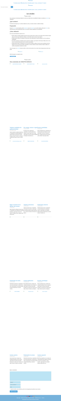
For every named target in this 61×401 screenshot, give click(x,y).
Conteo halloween (28, 280)
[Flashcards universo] (44, 202)
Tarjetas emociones (29, 204)
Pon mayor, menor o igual (30, 127)
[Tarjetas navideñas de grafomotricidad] (17, 125)
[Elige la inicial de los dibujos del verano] (17, 202)
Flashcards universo (42, 204)
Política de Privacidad (24, 397)
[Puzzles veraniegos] (44, 278)
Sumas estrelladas (42, 127)
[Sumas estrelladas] (44, 125)
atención (47, 18)
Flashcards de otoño (15, 280)
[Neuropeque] (30, 0)
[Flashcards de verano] (30, 352)
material (18, 48)
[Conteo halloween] (30, 278)
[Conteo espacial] (44, 352)
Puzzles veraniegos (42, 280)
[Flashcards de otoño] (17, 278)
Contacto (43, 397)
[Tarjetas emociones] (30, 202)
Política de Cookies (31, 397)
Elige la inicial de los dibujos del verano (15, 205)
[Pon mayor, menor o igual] (30, 125)
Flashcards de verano (29, 355)
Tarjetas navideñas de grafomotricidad (15, 128)
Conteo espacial (41, 355)
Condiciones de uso (38, 397)
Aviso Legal (18, 397)
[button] (47, 3)
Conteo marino (14, 355)
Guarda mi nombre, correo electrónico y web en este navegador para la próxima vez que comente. (26, 389)
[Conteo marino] (17, 352)
